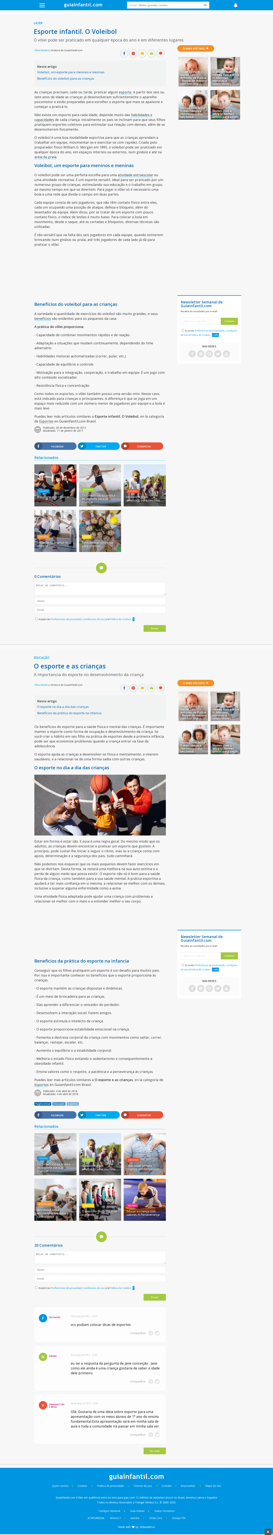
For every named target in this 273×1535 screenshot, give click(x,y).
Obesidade (133, 1160)
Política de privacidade (111, 1486)
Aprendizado (45, 1204)
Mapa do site (213, 1486)
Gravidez (88, 1205)
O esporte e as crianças (53, 497)
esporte (125, 92)
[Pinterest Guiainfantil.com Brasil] (201, 354)
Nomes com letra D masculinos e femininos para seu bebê (192, 112)
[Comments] (160, 54)
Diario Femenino (165, 1511)
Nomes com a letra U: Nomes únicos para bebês (225, 114)
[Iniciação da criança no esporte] (55, 550)
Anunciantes (188, 1486)
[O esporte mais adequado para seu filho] (145, 505)
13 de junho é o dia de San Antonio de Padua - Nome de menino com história (193, 78)
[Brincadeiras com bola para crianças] (100, 550)
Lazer (38, 23)
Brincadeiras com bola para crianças (97, 544)
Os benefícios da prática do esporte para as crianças (98, 498)
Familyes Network (109, 1511)
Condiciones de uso (94, 619)
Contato (167, 1486)
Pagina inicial (42, 1103)
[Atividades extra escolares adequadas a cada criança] (55, 1219)
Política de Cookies (120, 619)
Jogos (86, 536)
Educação (42, 658)
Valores (132, 1205)
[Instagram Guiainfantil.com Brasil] (209, 354)
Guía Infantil (137, 1511)
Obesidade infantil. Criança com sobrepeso (142, 1167)
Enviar (154, 628)
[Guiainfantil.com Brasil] (83, 6)
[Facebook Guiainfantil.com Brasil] (192, 354)
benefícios (42, 318)
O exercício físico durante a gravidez (99, 1213)
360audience (147, 1527)
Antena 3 (115, 1518)
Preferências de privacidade (210, 330)
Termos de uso (143, 1486)
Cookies (83, 1486)
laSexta (135, 1518)
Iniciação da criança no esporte (52, 544)
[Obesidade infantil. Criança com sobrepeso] (145, 1174)
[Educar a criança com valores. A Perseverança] (145, 1219)
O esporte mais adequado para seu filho (143, 498)
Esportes (46, 421)
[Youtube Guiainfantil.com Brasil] (226, 354)
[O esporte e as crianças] (55, 505)
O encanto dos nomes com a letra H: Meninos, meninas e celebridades (225, 78)
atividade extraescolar (135, 175)
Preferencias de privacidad (66, 619)
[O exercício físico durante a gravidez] (100, 1219)
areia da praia (45, 157)
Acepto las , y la (85, 619)
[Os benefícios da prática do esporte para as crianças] (100, 505)
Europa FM (178, 1518)
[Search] (205, 5)
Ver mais (155, 1450)
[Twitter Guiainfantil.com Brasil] (218, 354)
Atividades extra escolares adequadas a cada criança (53, 1213)
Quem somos (60, 1486)
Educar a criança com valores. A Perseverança (143, 1213)
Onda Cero (155, 1518)
